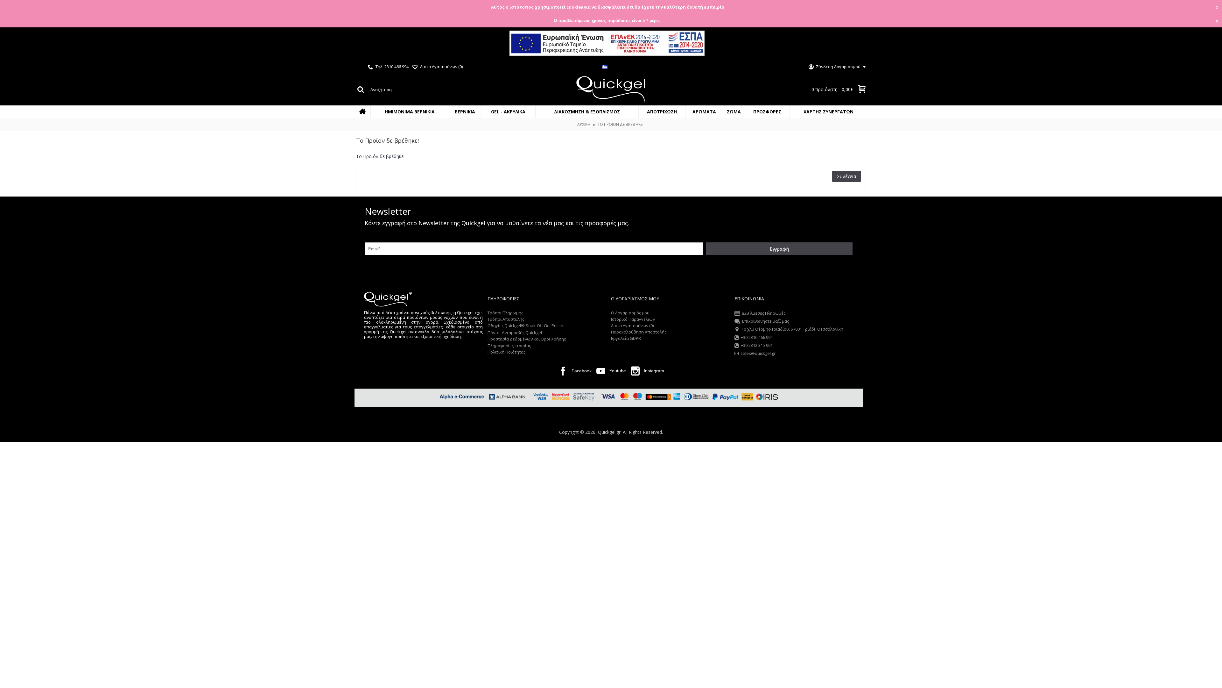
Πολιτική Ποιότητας (506, 352)
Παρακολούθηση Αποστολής (638, 332)
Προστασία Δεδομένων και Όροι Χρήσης (527, 339)
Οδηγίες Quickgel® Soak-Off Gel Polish (525, 325)
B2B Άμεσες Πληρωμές (763, 313)
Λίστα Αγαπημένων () (632, 325)
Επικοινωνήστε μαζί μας (765, 321)
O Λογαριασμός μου (630, 313)
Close (1211, 44)
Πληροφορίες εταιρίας (509, 345)
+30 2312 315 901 (757, 345)
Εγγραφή (779, 249)
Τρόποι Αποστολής (506, 319)
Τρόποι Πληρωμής (505, 313)
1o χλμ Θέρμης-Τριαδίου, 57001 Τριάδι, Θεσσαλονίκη (792, 329)
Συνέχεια (846, 176)
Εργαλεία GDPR (626, 338)
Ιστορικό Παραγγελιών (633, 319)
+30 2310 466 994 (757, 337)
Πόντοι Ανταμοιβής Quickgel (515, 332)
